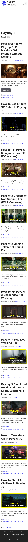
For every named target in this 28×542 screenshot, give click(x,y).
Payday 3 (10, 95)
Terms (22, 534)
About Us (17, 532)
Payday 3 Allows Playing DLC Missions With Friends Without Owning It (11, 50)
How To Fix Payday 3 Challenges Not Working (13, 295)
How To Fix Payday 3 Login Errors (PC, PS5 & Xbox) (13, 153)
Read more (6, 90)
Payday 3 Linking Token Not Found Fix (12, 247)
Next (11, 527)
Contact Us (7, 534)
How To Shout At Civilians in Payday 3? (13, 483)
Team (22, 532)
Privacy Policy (15, 534)
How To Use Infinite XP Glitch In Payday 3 (13, 107)
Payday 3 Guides (8, 97)
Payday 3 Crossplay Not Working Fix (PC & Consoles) (14, 199)
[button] (22, 3)
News (5, 95)
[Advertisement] (14, 17)
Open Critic (14, 537)
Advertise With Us (8, 532)
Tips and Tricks (18, 143)
